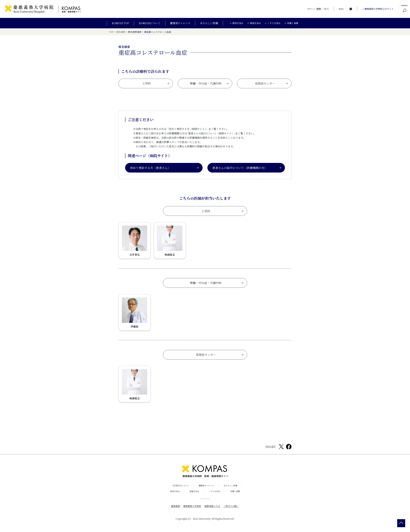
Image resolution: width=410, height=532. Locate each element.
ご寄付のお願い (231, 506)
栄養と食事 (235, 491)
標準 (318, 8)
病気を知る (175, 491)
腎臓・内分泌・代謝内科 (206, 83)
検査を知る (194, 491)
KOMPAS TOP (120, 23)
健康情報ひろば (212, 506)
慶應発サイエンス (180, 23)
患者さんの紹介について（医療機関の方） (239, 168)
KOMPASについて (149, 23)
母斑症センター (265, 83)
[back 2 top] (401, 523)
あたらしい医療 (209, 23)
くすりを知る (215, 491)
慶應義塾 (175, 506)
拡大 (326, 8)
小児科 (146, 83)
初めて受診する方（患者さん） (150, 168)
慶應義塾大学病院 (192, 506)
